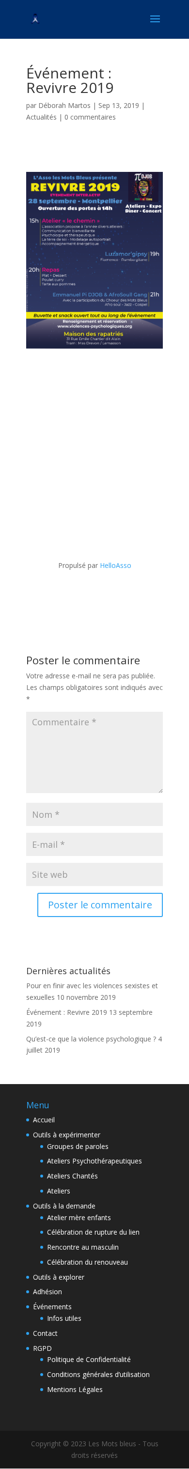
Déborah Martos (64, 105)
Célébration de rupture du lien (93, 1232)
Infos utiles (64, 1318)
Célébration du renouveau (87, 1262)
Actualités (41, 117)
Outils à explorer (58, 1277)
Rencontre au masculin (83, 1247)
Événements (52, 1306)
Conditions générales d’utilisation (98, 1374)
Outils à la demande (64, 1205)
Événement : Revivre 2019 (66, 1012)
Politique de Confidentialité (89, 1359)
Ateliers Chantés (72, 1175)
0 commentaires (90, 117)
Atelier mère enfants (79, 1217)
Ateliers (58, 1190)
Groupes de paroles (78, 1146)
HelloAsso (115, 565)
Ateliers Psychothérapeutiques (94, 1160)
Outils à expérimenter (66, 1134)
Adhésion (47, 1291)
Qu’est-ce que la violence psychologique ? (91, 1038)
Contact (45, 1333)
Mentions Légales (75, 1389)
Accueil (44, 1119)
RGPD (42, 1348)
